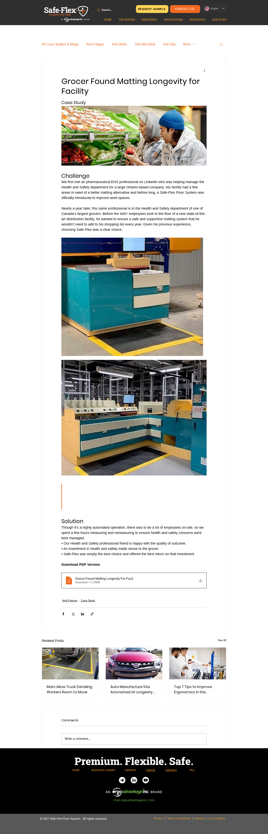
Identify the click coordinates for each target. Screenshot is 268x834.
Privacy (158, 818)
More (187, 44)
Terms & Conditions (179, 818)
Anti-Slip (169, 44)
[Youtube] (145, 780)
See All (222, 640)
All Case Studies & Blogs (60, 44)
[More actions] (204, 70)
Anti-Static (119, 44)
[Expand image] (132, 297)
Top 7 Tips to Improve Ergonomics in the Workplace (193, 689)
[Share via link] (92, 614)
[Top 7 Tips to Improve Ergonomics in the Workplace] (197, 663)
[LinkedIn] (134, 780)
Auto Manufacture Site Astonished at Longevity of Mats (133, 689)
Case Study (88, 600)
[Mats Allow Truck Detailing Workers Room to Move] (70, 663)
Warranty (200, 818)
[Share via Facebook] (63, 614)
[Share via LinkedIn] (82, 614)
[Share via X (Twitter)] (73, 614)
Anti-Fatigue (95, 44)
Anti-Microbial (145, 44)
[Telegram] (122, 780)
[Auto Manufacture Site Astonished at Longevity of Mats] (134, 663)
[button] (126, 20)
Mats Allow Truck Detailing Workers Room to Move (69, 689)
